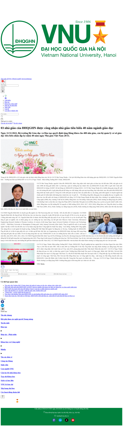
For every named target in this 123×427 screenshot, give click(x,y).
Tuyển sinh (5, 323)
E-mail (18, 79)
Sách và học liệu (7, 380)
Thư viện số (4, 79)
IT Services (23, 79)
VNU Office (12, 79)
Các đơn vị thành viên (11, 110)
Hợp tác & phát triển (11, 105)
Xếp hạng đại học (8, 388)
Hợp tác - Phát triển (9, 334)
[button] (61, 302)
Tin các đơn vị (6, 357)
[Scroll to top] (3, 396)
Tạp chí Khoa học (8, 377)
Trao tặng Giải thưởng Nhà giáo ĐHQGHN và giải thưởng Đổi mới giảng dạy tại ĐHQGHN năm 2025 (36, 294)
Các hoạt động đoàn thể (10, 392)
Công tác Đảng (7, 361)
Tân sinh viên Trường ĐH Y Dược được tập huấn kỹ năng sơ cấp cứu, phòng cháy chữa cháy (33, 285)
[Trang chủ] (58, 77)
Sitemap (29, 79)
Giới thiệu (8, 100)
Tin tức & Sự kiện (6, 123)
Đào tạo (7, 102)
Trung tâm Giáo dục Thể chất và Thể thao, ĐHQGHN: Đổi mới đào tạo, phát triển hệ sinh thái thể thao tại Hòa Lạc (40, 296)
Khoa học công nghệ (11, 104)
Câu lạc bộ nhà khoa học (11, 373)
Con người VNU (7, 369)
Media (3, 349)
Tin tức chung (18, 123)
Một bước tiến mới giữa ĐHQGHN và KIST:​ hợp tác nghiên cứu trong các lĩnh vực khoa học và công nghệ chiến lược (41, 287)
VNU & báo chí (7, 384)
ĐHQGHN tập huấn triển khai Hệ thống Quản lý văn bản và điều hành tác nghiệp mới (31, 289)
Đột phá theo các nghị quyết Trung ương (17, 319)
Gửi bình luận (5, 276)
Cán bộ (7, 109)
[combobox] (3, 82)
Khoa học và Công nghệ (10, 342)
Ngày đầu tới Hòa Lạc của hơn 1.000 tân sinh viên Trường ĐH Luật (25, 290)
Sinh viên (7, 107)
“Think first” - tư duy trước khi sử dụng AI (18, 292)
